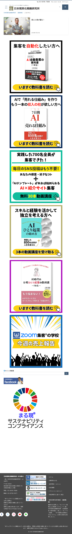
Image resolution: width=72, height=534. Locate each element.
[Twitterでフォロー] (8, 514)
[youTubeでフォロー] (20, 514)
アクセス (66, 2)
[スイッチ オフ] (60, 7)
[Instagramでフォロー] (14, 514)
